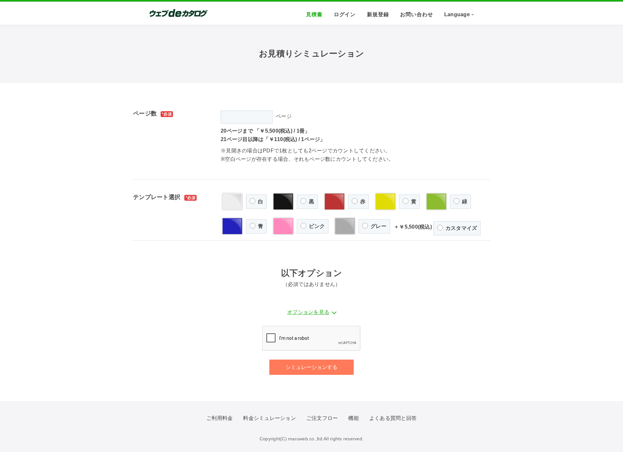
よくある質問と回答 (393, 418)
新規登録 (378, 14)
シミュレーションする (311, 367)
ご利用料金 (219, 418)
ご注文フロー (322, 418)
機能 (353, 418)
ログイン (345, 14)
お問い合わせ (416, 14)
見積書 (314, 14)
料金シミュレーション (269, 418)
